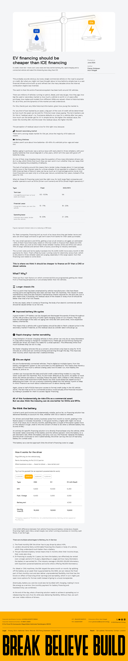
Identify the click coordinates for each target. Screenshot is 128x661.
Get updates (100, 631)
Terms (27, 631)
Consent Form (55, 631)
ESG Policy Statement (43, 631)
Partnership (109, 631)
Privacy (10, 631)
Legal (4, 631)
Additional (21, 631)
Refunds (32, 631)
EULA (15, 631)
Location (123, 631)
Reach (92, 631)
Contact (116, 631)
